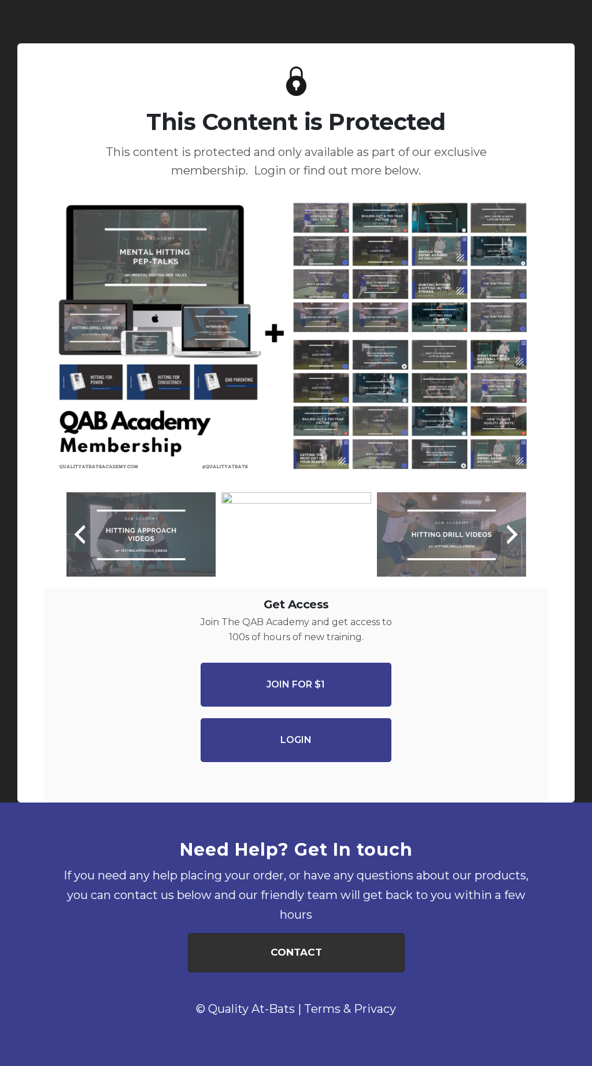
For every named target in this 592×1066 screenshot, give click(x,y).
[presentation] (80, 534)
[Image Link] (296, 340)
